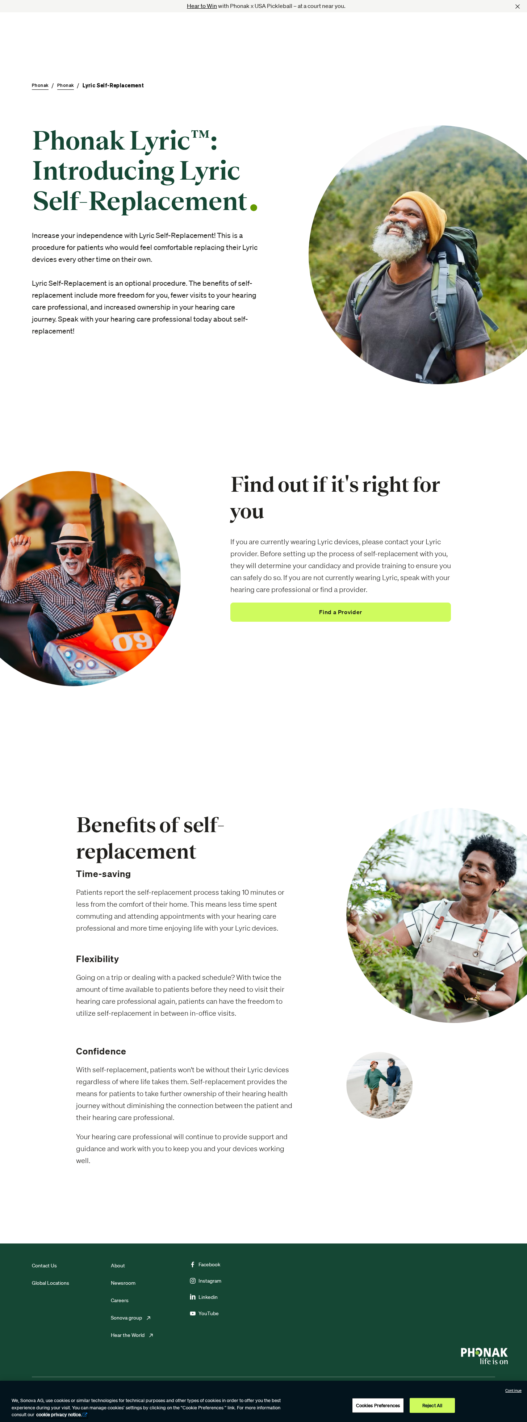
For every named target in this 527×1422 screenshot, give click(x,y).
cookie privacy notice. (59, 1414)
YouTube (208, 1313)
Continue (513, 1390)
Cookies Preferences (378, 1405)
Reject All (432, 1405)
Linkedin (208, 1297)
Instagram (209, 1281)
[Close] (517, 6)
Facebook (209, 1264)
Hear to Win (202, 5)
